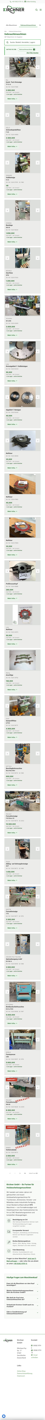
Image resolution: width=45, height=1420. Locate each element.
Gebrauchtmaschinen (15, 31)
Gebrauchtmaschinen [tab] (28, 25)
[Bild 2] (21, 76)
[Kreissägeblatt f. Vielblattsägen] (22, 363)
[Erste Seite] (10, 1173)
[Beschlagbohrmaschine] (22, 766)
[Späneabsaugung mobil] (22, 957)
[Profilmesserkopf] (22, 581)
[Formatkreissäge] (22, 814)
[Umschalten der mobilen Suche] (36, 10)
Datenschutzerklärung (22, 1373)
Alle (5, 31)
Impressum (21, 1376)
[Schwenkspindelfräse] (22, 127)
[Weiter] (20, 1173)
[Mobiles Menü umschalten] (41, 10)
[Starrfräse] (22, 270)
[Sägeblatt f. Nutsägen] (22, 407)
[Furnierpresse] (22, 1052)
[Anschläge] (22, 671)
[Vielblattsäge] (22, 175)
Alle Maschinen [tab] (11, 25)
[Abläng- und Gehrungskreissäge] (22, 861)
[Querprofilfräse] (22, 718)
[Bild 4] (23, 76)
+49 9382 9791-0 (17, 2)
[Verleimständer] (22, 1146)
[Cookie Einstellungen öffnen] (3, 1417)
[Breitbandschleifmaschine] (22, 1004)
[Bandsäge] (22, 223)
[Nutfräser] (22, 451)
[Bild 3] (22, 76)
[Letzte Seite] (25, 1173)
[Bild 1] (20, 219)
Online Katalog (31, 2)
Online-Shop (21, 1371)
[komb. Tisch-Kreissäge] (22, 80)
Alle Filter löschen (32, 53)
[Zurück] (15, 1173)
